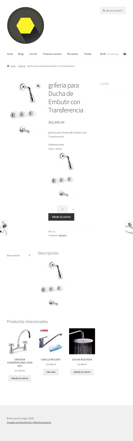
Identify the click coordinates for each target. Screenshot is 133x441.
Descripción (13, 255)
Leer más (50, 371)
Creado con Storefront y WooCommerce (29, 422)
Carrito (33, 53)
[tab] (20, 255)
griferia (21, 66)
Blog (21, 53)
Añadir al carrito (61, 216)
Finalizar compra (52, 53)
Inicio (10, 53)
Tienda (87, 53)
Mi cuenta (72, 53)
